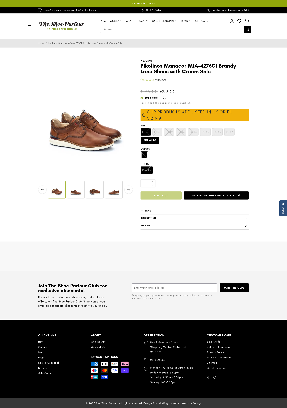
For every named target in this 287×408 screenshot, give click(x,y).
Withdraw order (216, 368)
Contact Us (98, 347)
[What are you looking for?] (247, 29)
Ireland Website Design (187, 403)
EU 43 (182, 133)
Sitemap (212, 362)
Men (40, 352)
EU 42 (169, 133)
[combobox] (175, 29)
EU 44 (194, 133)
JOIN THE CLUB (234, 287)
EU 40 (146, 133)
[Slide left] (42, 190)
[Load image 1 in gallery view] (57, 189)
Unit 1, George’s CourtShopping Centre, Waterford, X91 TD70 (168, 347)
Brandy (145, 156)
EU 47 (230, 133)
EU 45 (206, 133)
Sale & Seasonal (48, 362)
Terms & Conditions (219, 357)
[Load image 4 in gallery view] (114, 189)
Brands (42, 368)
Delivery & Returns (218, 347)
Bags (41, 357)
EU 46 (218, 133)
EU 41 (158, 133)
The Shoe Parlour (106, 403)
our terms (166, 295)
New (40, 341)
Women (42, 347)
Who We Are (98, 341)
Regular (147, 171)
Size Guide (150, 140)
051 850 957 (157, 360)
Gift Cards (45, 373)
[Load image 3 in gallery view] (95, 189)
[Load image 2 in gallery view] (76, 189)
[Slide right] (129, 190)
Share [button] (148, 210)
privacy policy (180, 295)
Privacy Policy (215, 352)
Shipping (159, 102)
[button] (246, 21)
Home (41, 43)
